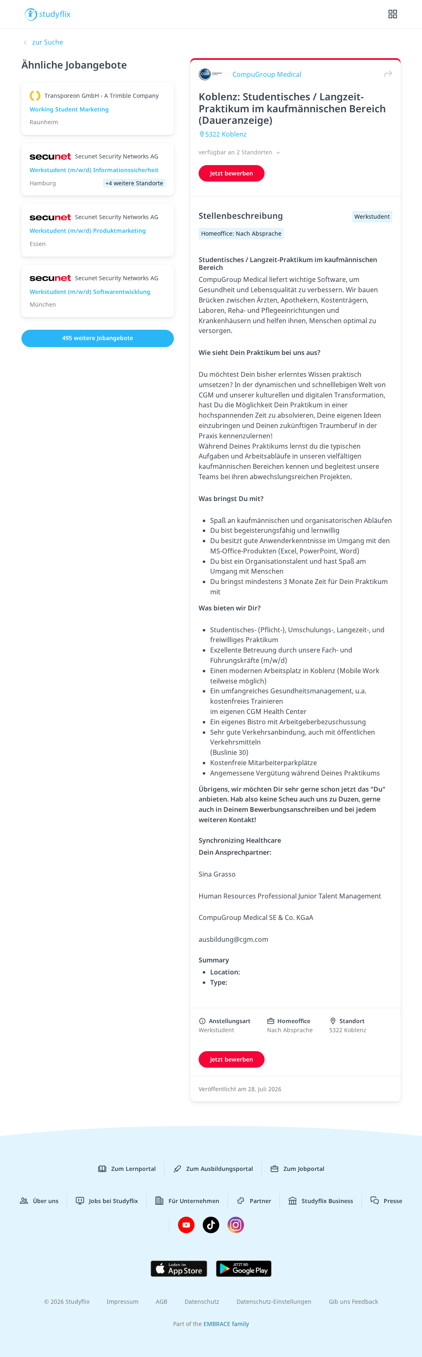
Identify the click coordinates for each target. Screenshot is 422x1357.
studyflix (55, 13)
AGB (161, 1301)
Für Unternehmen (194, 1201)
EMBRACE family (226, 1324)
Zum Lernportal (133, 1169)
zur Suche (47, 42)
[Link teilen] (386, 74)
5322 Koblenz (226, 134)
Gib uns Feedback (353, 1301)
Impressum (122, 1301)
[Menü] (392, 14)
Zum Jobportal (304, 1169)
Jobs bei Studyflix (113, 1201)
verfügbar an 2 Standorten (236, 152)
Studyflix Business (327, 1201)
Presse (393, 1201)
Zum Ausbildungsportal (219, 1169)
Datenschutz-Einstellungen (274, 1301)
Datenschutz (202, 1301)
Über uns (46, 1201)
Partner (260, 1201)
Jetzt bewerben (231, 173)
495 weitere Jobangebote (97, 338)
